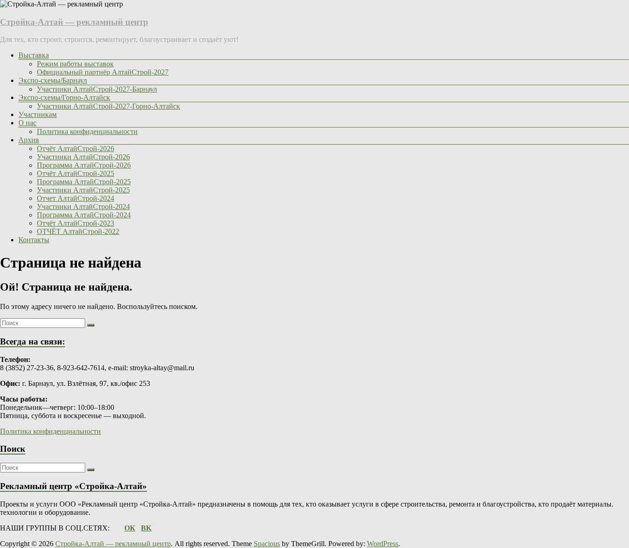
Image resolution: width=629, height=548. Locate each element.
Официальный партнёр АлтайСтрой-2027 (103, 72)
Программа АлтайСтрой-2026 (84, 165)
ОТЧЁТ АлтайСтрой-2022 (78, 231)
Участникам (37, 114)
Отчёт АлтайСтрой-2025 (75, 173)
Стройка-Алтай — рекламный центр (74, 22)
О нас (27, 123)
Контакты (33, 240)
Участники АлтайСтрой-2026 (83, 157)
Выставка (33, 55)
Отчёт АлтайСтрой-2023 (75, 223)
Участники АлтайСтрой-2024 (83, 206)
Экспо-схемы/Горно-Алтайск (64, 97)
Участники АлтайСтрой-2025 (83, 190)
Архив (28, 140)
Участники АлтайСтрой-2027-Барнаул (97, 89)
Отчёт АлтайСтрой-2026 (75, 148)
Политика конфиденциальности (87, 131)
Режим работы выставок (75, 64)
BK (146, 528)
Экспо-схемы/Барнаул (52, 80)
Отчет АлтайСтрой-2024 (75, 198)
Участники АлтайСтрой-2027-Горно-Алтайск (108, 106)
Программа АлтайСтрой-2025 (84, 182)
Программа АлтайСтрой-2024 (84, 215)
